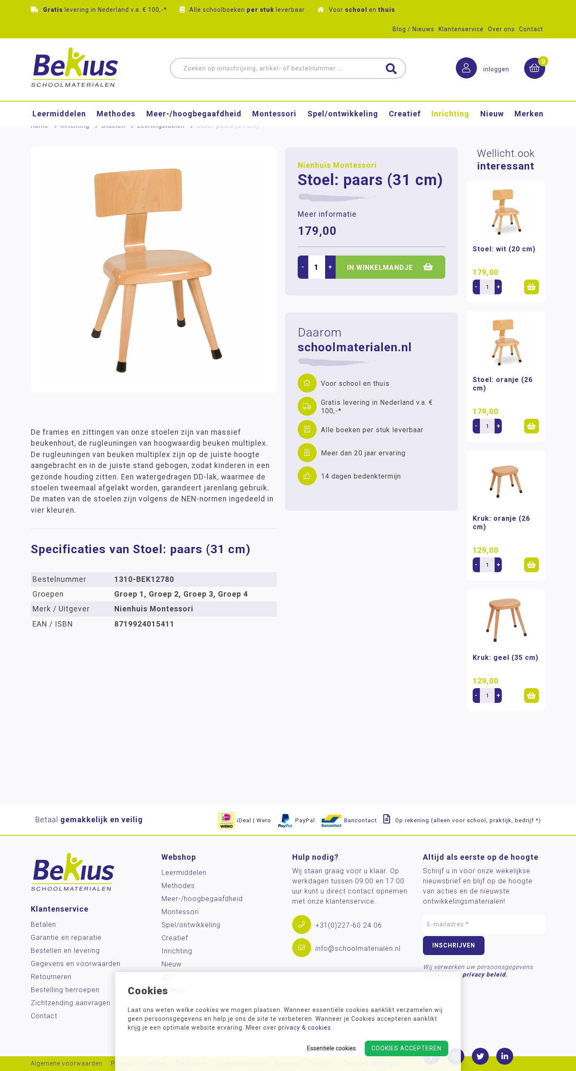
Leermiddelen (59, 113)
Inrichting (450, 113)
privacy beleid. (485, 974)
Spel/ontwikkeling (342, 113)
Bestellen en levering (65, 951)
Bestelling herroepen (65, 990)
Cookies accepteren (406, 1048)
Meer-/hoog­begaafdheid (194, 113)
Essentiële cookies (331, 1048)
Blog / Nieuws (413, 29)
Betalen (43, 924)
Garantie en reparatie (66, 938)
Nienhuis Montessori (337, 165)
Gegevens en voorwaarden (76, 964)
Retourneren (51, 977)
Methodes (116, 113)
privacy (289, 1027)
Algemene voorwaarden (66, 1063)
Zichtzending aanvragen (70, 1003)
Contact (531, 29)
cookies (319, 1027)
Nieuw (492, 113)
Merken (529, 113)
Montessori (274, 113)
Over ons (501, 29)
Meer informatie (327, 214)
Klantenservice (461, 29)
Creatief (405, 113)
